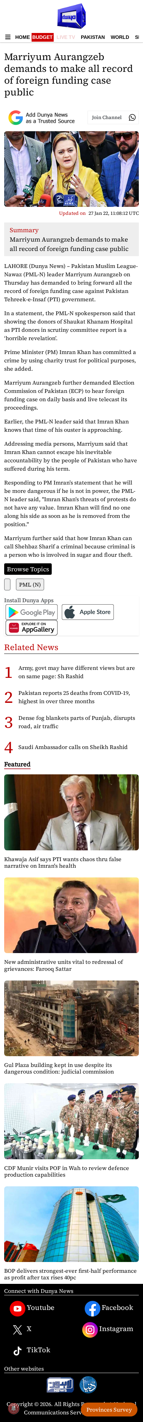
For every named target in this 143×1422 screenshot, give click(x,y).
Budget (42, 37)
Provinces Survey (109, 1409)
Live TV (66, 37)
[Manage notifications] (13, 1408)
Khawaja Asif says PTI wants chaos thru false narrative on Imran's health (62, 862)
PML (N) (30, 584)
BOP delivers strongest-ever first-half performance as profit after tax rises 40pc (70, 1274)
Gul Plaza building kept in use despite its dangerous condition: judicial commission (59, 1068)
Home (22, 37)
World (120, 37)
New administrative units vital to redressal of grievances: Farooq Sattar (63, 965)
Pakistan (93, 37)
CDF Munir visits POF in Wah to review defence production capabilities (66, 1171)
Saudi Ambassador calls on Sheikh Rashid (73, 747)
